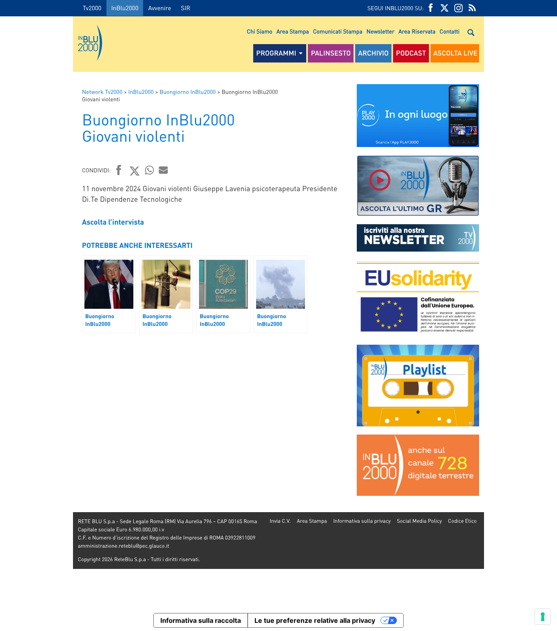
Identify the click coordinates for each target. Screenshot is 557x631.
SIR (185, 8)
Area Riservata (416, 31)
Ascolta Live (455, 53)
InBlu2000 (125, 8)
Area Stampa (292, 31)
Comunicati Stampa (337, 31)
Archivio (373, 53)
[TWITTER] (444, 8)
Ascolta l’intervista (113, 222)
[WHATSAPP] (150, 170)
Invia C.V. (280, 520)
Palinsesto (331, 53)
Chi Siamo (259, 31)
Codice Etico (462, 520)
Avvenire (159, 8)
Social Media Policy (419, 520)
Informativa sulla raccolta (200, 620)
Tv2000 (92, 8)
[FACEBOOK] (431, 8)
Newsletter (380, 31)
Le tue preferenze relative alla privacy (314, 620)
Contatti (450, 31)
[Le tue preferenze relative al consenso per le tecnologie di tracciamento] (542, 616)
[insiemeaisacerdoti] (36, 321)
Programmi (276, 53)
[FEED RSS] (472, 8)
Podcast (411, 53)
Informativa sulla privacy (362, 520)
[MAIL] (163, 170)
